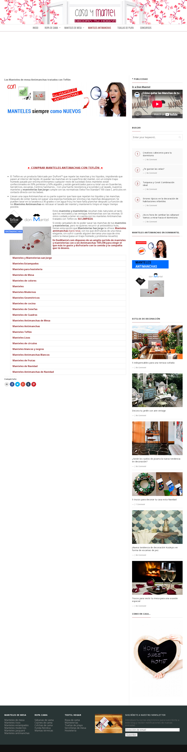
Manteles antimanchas (17, 733)
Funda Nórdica (43, 727)
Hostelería (70, 730)
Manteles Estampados (26, 263)
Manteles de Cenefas (25, 309)
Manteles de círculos (25, 343)
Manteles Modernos (24, 292)
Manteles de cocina (24, 303)
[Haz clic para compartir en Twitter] (17, 384)
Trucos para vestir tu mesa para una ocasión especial (155, 599)
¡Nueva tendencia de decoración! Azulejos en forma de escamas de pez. (155, 549)
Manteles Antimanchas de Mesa (31, 320)
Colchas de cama (44, 725)
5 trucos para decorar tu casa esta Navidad (154, 499)
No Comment (152, 159)
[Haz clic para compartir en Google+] (23, 384)
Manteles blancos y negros (28, 349)
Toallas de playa (74, 725)
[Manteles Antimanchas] (150, 275)
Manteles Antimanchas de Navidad (33, 371)
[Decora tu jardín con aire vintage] (157, 390)
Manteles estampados (16, 725)
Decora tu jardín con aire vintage (149, 410)
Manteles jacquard (14, 730)
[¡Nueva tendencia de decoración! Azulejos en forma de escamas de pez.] (157, 527)
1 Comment (140, 504)
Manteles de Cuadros (25, 314)
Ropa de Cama (51, 28)
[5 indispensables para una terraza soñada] (157, 342)
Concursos (145, 28)
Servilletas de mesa (75, 727)
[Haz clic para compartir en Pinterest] (33, 384)
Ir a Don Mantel (141, 87)
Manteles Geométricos (26, 297)
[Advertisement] (93, 53)
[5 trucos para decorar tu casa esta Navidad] (157, 484)
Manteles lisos (12, 722)
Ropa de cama (72, 720)
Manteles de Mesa (23, 275)
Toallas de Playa (125, 28)
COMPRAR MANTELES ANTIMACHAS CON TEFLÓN (65, 167)
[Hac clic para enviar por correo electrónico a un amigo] (6, 384)
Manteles (18, 286)
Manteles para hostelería (27, 269)
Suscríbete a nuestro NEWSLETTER (145, 715)
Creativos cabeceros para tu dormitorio (157, 154)
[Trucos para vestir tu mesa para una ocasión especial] (157, 578)
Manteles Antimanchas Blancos (31, 354)
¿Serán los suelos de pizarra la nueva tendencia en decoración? (156, 460)
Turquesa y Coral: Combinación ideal (158, 184)
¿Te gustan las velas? (154, 169)
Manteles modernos (15, 727)
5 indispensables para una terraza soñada (153, 362)
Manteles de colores (24, 280)
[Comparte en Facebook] (12, 384)
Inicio (35, 28)
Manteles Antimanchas (99, 28)
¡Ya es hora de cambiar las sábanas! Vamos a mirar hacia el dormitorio (161, 216)
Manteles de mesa (73, 28)
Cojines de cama (43, 722)
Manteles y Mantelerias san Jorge (32, 257)
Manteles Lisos (21, 337)
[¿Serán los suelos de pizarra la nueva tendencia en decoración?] (157, 438)
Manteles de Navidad (25, 366)
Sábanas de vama (44, 720)
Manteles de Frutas (24, 360)
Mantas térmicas (44, 730)
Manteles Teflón (22, 332)
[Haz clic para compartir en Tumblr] (28, 384)
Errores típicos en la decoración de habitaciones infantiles (160, 200)
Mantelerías (71, 722)
